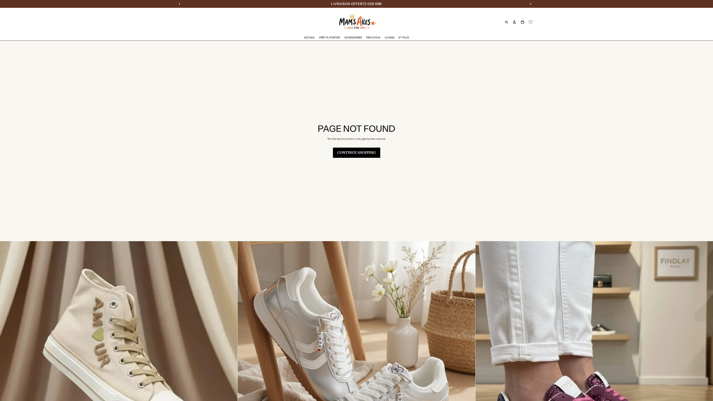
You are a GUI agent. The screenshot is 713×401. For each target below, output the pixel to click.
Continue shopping (356, 152)
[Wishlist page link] (531, 22)
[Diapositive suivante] (231, 360)
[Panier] (522, 22)
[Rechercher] (506, 22)
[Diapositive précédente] (5, 360)
